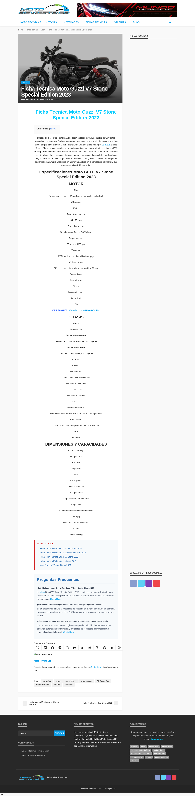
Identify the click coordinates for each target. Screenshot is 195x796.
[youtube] (156, 583)
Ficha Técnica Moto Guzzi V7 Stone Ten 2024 (61, 548)
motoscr (69, 684)
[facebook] (161, 22)
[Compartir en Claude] (89, 648)
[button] (1, 794)
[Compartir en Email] (75, 648)
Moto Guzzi (71, 681)
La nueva (106, 144)
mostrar (53, 129)
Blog (136, 22)
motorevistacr (42, 684)
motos (57, 684)
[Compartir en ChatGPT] (97, 648)
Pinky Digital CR (108, 789)
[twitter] (165, 22)
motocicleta (86, 681)
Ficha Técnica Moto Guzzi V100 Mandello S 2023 (63, 552)
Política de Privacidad (57, 777)
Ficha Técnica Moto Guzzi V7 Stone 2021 (59, 557)
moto (58, 681)
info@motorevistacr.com (39, 751)
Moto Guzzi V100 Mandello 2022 (84, 310)
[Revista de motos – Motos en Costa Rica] (31, 777)
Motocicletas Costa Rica (140, 750)
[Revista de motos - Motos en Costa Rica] (44, 9)
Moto (42, 592)
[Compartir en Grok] (112, 648)
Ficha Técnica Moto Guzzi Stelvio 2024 (58, 561)
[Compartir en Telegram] (60, 648)
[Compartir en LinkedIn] (45, 648)
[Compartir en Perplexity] (119, 648)
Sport (25, 82)
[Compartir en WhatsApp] (67, 648)
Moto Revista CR (31, 22)
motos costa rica (161, 757)
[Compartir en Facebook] (52, 648)
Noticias (51, 22)
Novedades (71, 22)
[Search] (174, 22)
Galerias (120, 22)
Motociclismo (159, 750)
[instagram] (149, 583)
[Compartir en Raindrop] (82, 648)
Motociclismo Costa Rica (140, 754)
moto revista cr (136, 757)
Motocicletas (103, 681)
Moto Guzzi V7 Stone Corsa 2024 (55, 565)
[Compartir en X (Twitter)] (37, 648)
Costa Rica (55, 599)
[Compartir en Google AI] (104, 648)
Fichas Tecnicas (96, 22)
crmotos (47, 681)
